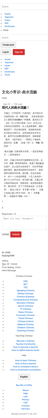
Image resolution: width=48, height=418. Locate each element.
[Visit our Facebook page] (19, 382)
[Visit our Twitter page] (23, 382)
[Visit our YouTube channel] (29, 382)
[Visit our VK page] (26, 382)
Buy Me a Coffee (24, 385)
